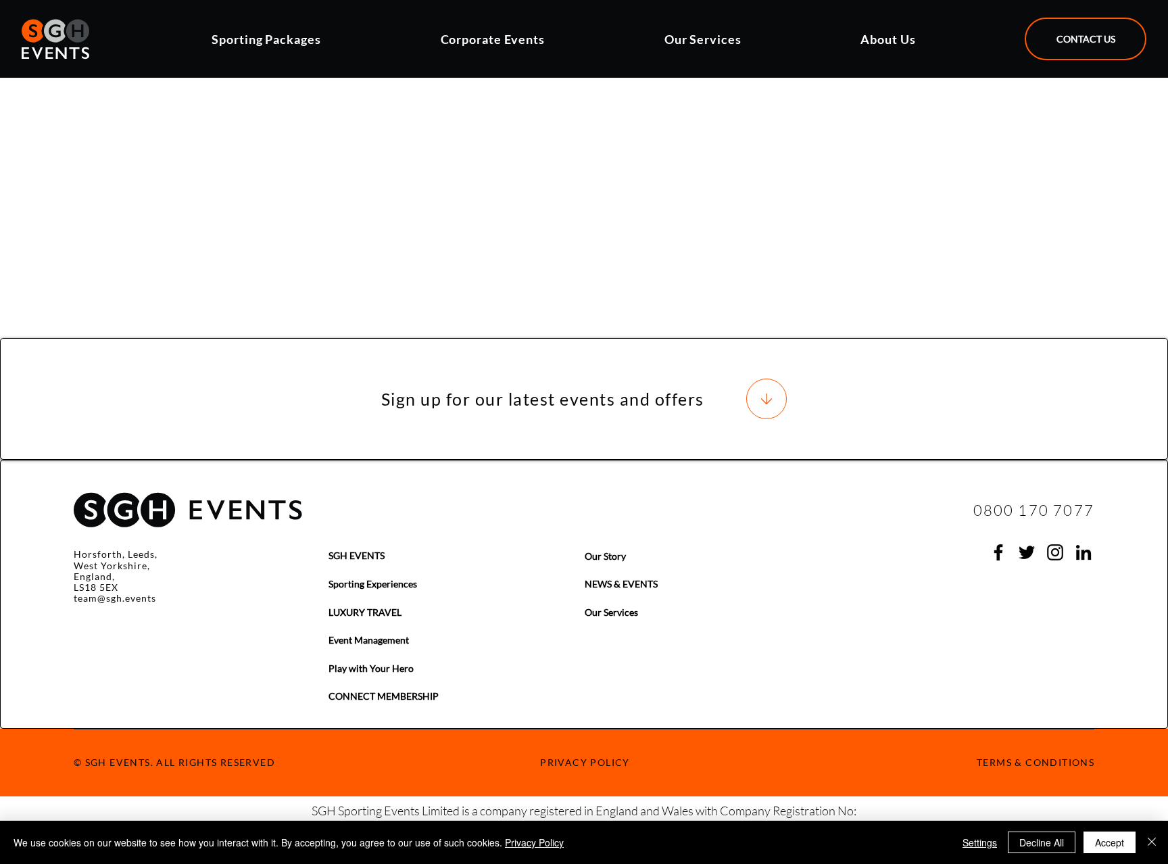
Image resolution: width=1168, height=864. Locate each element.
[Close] (1152, 842)
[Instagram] (1055, 552)
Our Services (611, 612)
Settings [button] (980, 842)
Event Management (368, 640)
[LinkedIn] (1083, 552)
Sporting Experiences (372, 584)
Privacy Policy (534, 842)
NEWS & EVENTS (621, 584)
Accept (1109, 842)
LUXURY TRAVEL (365, 612)
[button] (316, 39)
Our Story (605, 556)
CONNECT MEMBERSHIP (383, 696)
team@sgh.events (115, 598)
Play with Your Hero (371, 668)
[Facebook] (998, 552)
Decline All (1041, 842)
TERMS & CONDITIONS (1035, 762)
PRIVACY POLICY (585, 762)
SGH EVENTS (356, 555)
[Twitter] (1027, 552)
